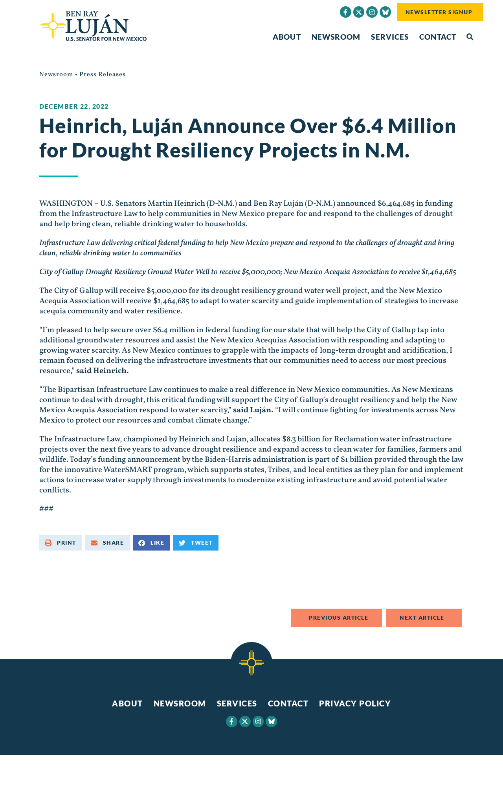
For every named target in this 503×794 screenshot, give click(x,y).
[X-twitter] (359, 12)
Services (390, 36)
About (287, 36)
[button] (469, 37)
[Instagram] (372, 12)
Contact (437, 36)
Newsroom (336, 36)
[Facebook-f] (345, 12)
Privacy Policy (355, 703)
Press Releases (102, 74)
